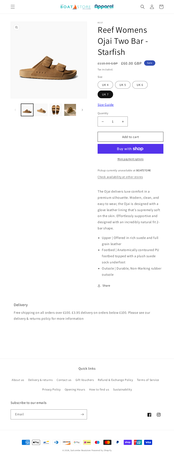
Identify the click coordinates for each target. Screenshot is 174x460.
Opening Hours (75, 389)
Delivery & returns (40, 380)
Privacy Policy (51, 389)
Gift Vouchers (85, 380)
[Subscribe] (82, 414)
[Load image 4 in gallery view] (70, 110)
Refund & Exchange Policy (115, 380)
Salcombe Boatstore (80, 450)
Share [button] (106, 285)
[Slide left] (15, 110)
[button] (12, 6)
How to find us (99, 389)
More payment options (131, 158)
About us (18, 380)
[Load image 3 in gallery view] (56, 110)
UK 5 (122, 85)
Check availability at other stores (120, 177)
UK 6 (140, 85)
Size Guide (106, 104)
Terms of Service (148, 380)
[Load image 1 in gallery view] (27, 110)
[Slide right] (82, 110)
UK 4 (105, 85)
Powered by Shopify (101, 450)
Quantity (103, 113)
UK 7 (105, 94)
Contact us (64, 380)
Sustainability (122, 389)
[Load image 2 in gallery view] (41, 110)
